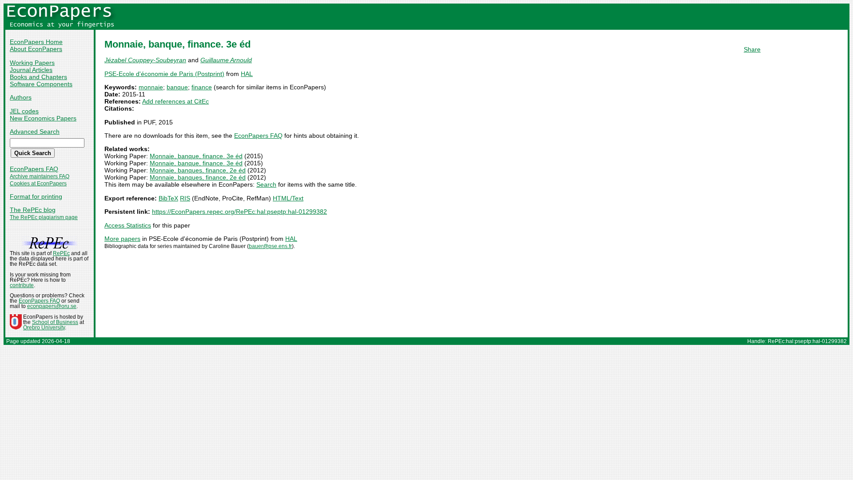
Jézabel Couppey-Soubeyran (145, 60)
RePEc (61, 253)
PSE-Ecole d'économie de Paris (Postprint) (164, 73)
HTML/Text (288, 198)
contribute (22, 285)
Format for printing (36, 196)
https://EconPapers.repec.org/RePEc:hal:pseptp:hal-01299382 (239, 211)
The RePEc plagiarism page (44, 217)
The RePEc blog (33, 209)
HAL (247, 73)
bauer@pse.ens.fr (270, 246)
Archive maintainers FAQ (39, 176)
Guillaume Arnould (226, 60)
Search (266, 184)
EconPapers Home (36, 41)
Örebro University (44, 327)
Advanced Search (35, 131)
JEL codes (24, 111)
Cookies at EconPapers (38, 183)
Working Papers (32, 62)
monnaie (151, 87)
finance (201, 87)
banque (177, 87)
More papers (122, 238)
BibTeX (168, 198)
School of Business (55, 322)
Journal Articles (31, 69)
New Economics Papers (43, 118)
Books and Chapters (38, 76)
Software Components (41, 84)
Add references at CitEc (175, 101)
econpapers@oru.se (51, 306)
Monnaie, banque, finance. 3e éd (196, 156)
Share (752, 49)
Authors (21, 97)
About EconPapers (36, 48)
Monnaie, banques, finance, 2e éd (198, 170)
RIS (185, 198)
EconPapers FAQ (34, 168)
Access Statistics (127, 225)
